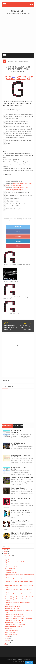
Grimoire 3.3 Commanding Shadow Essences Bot (18, 618)
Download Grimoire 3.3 (11, 630)
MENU (31, 4)
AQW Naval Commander (11, 564)
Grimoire (7, 77)
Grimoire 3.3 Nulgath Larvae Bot (11, 314)
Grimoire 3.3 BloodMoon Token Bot (15, 616)
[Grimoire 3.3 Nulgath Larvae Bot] (16, 306)
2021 (5, 549)
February (8, 640)
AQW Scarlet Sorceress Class (13, 622)
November (8, 556)
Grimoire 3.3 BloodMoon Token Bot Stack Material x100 (16, 265)
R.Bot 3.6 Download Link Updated (21, 533)
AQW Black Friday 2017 (11, 572)
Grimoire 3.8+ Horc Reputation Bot (22, 478)
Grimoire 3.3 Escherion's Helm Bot (14, 620)
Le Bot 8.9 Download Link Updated (14, 558)
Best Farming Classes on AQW (20, 510)
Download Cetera (10, 568)
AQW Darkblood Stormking (12, 606)
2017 (5, 553)
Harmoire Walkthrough (18, 488)
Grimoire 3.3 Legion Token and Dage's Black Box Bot (25, 327)
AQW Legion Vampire (11, 634)
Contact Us (29, 662)
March (7, 638)
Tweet (19, 227)
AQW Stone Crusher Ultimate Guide (14, 562)
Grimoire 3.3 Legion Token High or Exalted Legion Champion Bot (16, 298)
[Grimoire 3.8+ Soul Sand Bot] (16, 274)
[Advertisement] (18, 33)
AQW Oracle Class (10, 632)
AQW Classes (8, 560)
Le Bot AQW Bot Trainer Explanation (18, 444)
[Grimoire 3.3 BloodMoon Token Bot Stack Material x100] (16, 257)
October (7, 636)
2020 (5, 551)
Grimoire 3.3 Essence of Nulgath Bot (15, 624)
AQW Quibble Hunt (10, 570)
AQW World (18, 11)
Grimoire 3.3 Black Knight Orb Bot (14, 614)
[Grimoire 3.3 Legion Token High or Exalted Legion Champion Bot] (16, 289)
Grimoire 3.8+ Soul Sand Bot (10, 281)
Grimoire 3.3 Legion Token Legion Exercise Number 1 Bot (10, 327)
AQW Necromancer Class (12, 608)
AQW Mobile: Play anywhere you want (15, 566)
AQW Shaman (8, 628)
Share (18, 231)
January (7, 643)
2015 (5, 645)
